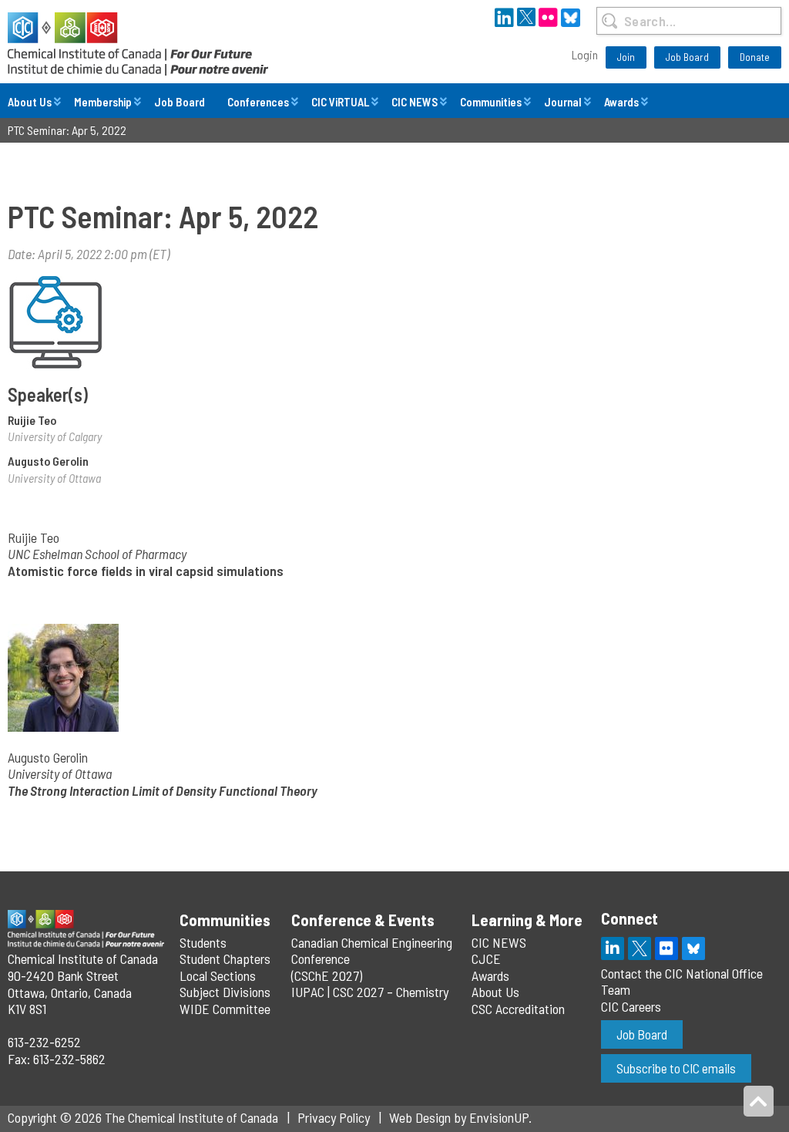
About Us (30, 102)
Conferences (258, 102)
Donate (755, 56)
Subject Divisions (225, 991)
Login (585, 54)
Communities (491, 102)
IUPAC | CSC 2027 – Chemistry (369, 991)
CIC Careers (631, 1006)
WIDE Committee (225, 1008)
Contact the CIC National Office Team (682, 982)
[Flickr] (666, 948)
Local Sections (218, 975)
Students (203, 942)
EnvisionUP (499, 1117)
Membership (103, 102)
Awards (621, 102)
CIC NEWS (414, 102)
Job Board (687, 56)
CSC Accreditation (518, 1008)
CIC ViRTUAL (340, 102)
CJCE (486, 958)
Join (626, 56)
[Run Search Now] (610, 21)
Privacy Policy (333, 1117)
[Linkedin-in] (612, 948)
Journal (563, 102)
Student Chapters (225, 958)
